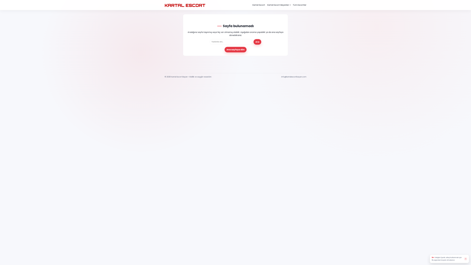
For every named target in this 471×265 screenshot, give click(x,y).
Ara (257, 41)
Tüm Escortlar (299, 5)
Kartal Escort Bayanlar (278, 5)
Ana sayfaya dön (236, 49)
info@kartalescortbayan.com (293, 77)
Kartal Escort (258, 5)
